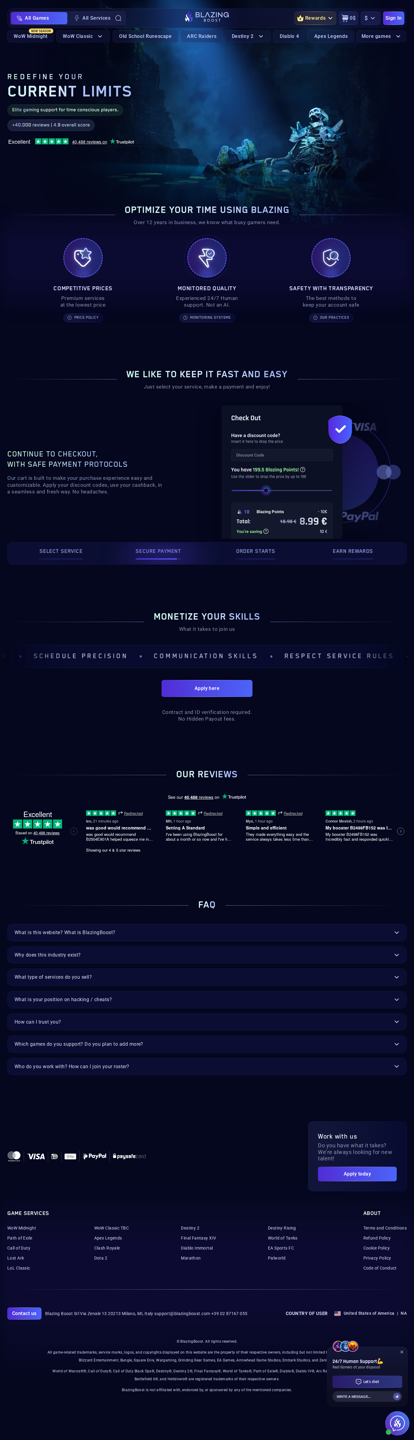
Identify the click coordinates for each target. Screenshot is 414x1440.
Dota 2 (101, 1258)
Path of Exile (19, 1238)
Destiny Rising (282, 1228)
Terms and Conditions (385, 1228)
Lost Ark (15, 1258)
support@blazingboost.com (182, 1313)
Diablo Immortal (197, 1248)
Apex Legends (108, 1238)
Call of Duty (18, 1248)
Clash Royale (107, 1248)
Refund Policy (377, 1238)
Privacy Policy (377, 1258)
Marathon (191, 1258)
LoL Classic (18, 1268)
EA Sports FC (281, 1248)
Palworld (276, 1258)
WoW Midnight (21, 1228)
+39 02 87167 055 (229, 1313)
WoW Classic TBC (111, 1228)
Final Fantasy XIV (198, 1238)
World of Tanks (283, 1238)
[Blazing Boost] (207, 18)
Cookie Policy (376, 1248)
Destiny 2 (190, 1228)
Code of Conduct (380, 1268)
